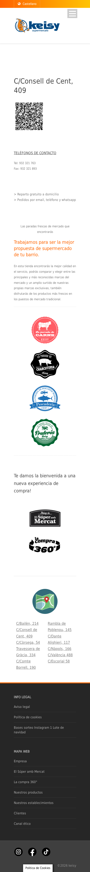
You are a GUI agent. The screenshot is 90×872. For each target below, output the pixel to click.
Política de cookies (28, 717)
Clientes (20, 813)
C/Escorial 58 (59, 661)
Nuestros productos (28, 792)
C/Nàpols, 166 (59, 649)
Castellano (29, 4)
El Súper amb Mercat (29, 771)
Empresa (20, 761)
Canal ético (22, 823)
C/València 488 (60, 655)
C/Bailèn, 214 (27, 623)
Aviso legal (22, 707)
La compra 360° (25, 782)
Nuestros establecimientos (34, 803)
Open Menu (72, 13)
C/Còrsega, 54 (28, 642)
